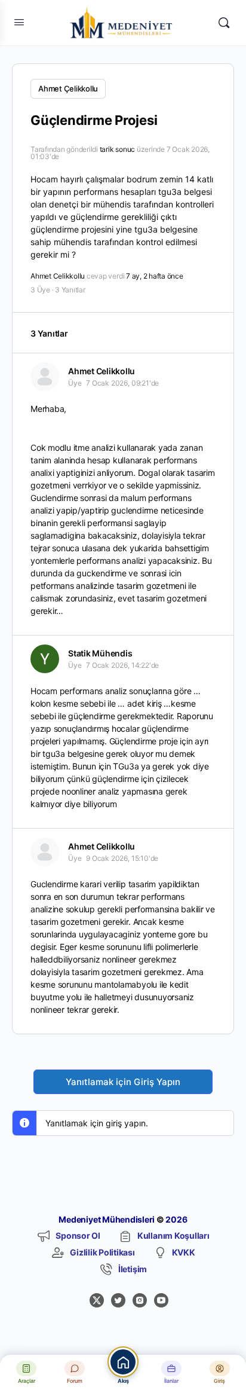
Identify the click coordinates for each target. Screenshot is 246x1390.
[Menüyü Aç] (19, 22)
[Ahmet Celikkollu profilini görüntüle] (44, 376)
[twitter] (118, 1300)
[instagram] (140, 1300)
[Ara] (224, 22)
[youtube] (161, 1300)
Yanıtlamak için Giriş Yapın (123, 1081)
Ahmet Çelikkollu (68, 88)
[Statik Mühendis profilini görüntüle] (44, 658)
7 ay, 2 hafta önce (154, 275)
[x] (97, 1300)
